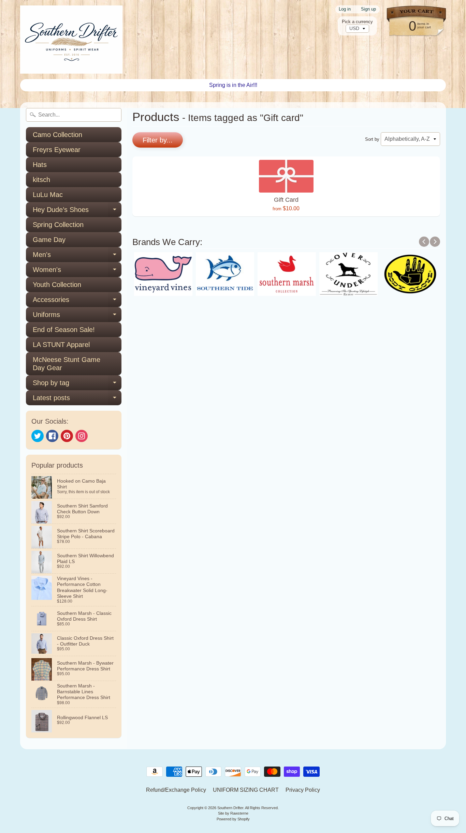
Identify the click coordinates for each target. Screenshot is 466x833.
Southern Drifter (230, 808)
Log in (345, 9)
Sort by (372, 139)
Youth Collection (57, 284)
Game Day (49, 239)
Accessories (77, 301)
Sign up (368, 9)
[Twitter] (37, 436)
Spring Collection (58, 224)
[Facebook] (52, 436)
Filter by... (158, 140)
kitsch (41, 179)
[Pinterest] (67, 436)
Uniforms (77, 316)
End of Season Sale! (64, 329)
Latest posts (77, 399)
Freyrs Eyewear (57, 149)
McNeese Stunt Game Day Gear (66, 364)
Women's (77, 271)
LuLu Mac (48, 194)
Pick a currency (357, 21)
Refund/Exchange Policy (176, 790)
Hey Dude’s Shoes (77, 211)
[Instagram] (81, 436)
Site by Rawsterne (233, 813)
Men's (77, 256)
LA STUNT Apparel (61, 344)
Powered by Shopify (233, 819)
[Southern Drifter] (71, 39)
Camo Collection (57, 134)
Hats (40, 164)
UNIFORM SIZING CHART (246, 790)
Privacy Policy (303, 790)
